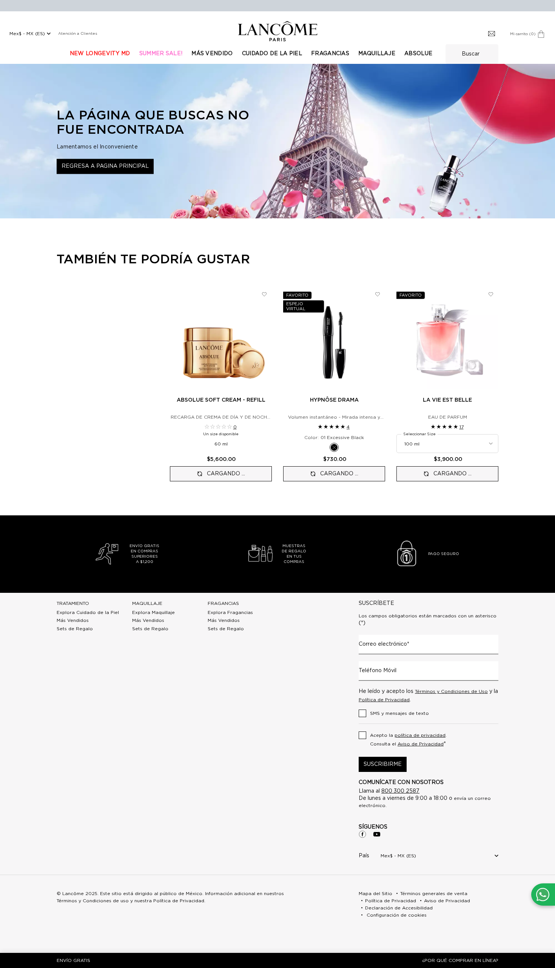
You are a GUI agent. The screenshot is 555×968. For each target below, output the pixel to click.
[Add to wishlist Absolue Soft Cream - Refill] (264, 294)
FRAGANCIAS (223, 603)
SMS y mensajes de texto (399, 713)
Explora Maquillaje (153, 612)
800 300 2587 (400, 791)
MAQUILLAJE (147, 603)
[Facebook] (362, 834)
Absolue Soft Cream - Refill (221, 400)
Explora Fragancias (230, 612)
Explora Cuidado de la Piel (88, 612)
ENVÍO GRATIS (73, 960)
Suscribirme (383, 764)
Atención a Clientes (77, 34)
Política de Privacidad (384, 699)
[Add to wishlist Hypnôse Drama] (377, 294)
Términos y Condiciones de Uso (451, 691)
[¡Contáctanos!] (542, 894)
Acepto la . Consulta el (408, 740)
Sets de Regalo (75, 628)
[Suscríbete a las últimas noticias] (491, 34)
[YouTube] (377, 834)
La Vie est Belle (447, 400)
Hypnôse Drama (334, 400)
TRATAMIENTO (73, 603)
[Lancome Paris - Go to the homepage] (277, 31)
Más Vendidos (73, 620)
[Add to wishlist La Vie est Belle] (490, 294)
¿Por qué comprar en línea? (460, 960)
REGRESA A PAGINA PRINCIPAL (105, 166)
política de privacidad (420, 735)
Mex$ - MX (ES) (27, 33)
